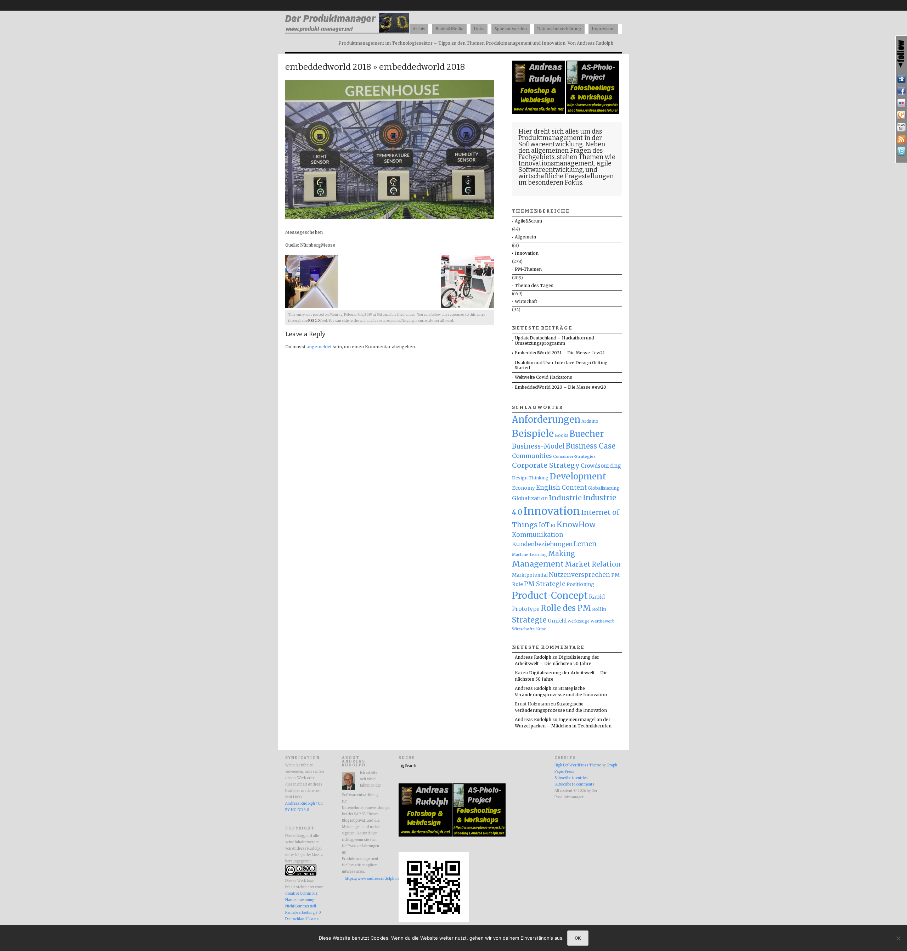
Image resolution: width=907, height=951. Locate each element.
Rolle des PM (566, 608)
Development (578, 476)
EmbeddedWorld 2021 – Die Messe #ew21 (560, 352)
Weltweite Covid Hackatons (543, 377)
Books (561, 435)
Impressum (603, 28)
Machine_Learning (529, 554)
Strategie (529, 620)
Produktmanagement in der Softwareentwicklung (560, 141)
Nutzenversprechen (579, 575)
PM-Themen (528, 269)
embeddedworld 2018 (328, 67)
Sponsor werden (511, 28)
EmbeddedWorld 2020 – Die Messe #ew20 (560, 387)
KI (553, 525)
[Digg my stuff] (901, 79)
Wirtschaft (526, 301)
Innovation (527, 253)
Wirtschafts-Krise (529, 628)
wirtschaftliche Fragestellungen (566, 176)
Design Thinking (530, 477)
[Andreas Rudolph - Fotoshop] (539, 112)
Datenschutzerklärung (559, 28)
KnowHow (576, 524)
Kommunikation (537, 535)
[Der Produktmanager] (347, 32)
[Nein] (898, 938)
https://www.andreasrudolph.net (363, 879)
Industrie (565, 498)
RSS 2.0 (314, 321)
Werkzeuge (579, 621)
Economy (523, 488)
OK (578, 938)
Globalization (530, 498)
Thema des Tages (534, 285)
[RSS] (901, 139)
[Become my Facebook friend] (901, 91)
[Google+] (901, 115)
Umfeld (557, 621)
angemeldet (319, 346)
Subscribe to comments (574, 784)
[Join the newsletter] (901, 127)
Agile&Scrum (528, 221)
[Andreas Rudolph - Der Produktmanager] (434, 921)
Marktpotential (530, 575)
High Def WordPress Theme (577, 765)
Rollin (599, 609)
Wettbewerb (603, 621)
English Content (561, 487)
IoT (544, 525)
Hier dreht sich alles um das (560, 131)
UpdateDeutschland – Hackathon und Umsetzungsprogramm (554, 340)
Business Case (590, 446)
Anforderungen (546, 419)
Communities (532, 455)
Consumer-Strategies (574, 456)
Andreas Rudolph (533, 657)
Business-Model (538, 446)
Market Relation (593, 564)
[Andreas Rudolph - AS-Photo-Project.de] (592, 112)
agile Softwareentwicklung (565, 166)
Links (479, 28)
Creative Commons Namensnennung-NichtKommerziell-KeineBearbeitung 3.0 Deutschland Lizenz (303, 906)
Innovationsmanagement (556, 163)
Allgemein (525, 237)
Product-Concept (550, 595)
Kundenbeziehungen (542, 543)
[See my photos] (901, 103)
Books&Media (449, 28)
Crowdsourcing (601, 465)
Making (561, 554)
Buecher (586, 433)
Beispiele (533, 433)
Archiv (419, 28)
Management (538, 564)
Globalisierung (603, 488)
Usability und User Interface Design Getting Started (561, 365)
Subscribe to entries (571, 778)
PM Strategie (544, 584)
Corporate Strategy (546, 465)
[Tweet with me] (901, 151)
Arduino (589, 421)
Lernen (585, 544)
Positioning (580, 584)
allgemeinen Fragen (561, 150)
